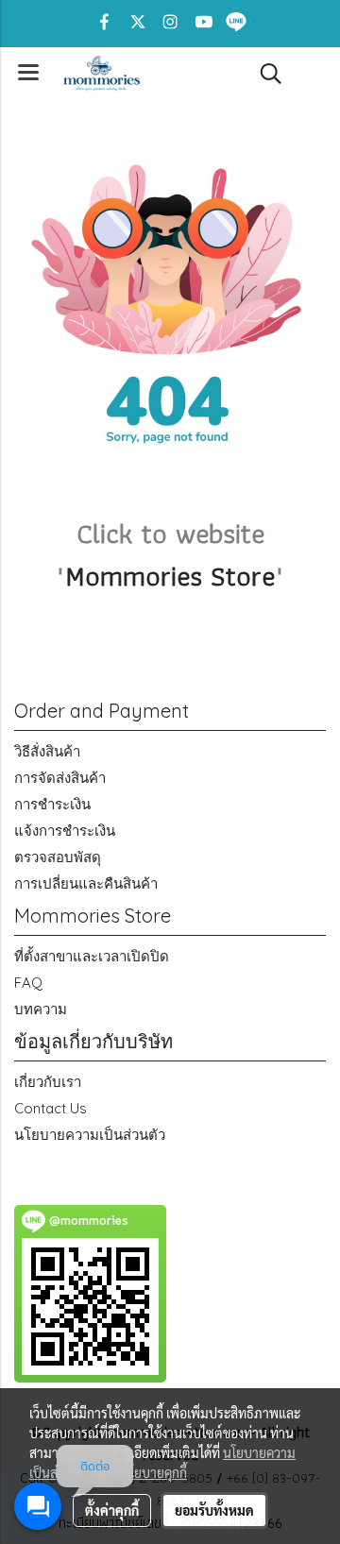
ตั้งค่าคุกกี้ (112, 1510)
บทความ (40, 1009)
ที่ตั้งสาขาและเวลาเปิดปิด (91, 956)
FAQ (28, 983)
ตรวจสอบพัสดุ (57, 857)
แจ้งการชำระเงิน (64, 831)
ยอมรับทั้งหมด (214, 1510)
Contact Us (50, 1108)
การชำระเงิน (52, 804)
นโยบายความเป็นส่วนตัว (89, 1135)
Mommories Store (170, 575)
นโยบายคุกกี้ (154, 1472)
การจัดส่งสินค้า (60, 778)
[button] (264, 73)
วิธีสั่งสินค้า (47, 751)
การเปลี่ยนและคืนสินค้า (86, 883)
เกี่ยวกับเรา (47, 1082)
